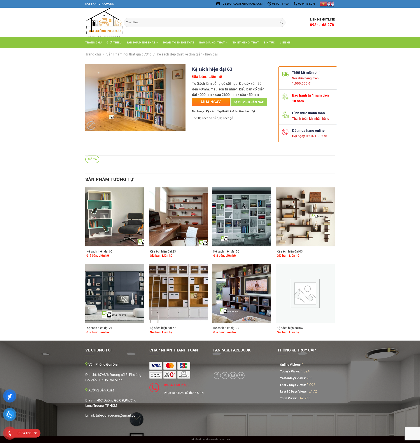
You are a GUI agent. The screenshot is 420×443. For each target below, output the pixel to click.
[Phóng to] (91, 125)
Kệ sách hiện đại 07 (226, 328)
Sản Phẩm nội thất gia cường (129, 54)
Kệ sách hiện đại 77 (163, 328)
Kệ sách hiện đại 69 (99, 251)
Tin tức (269, 42)
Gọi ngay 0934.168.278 (308, 136)
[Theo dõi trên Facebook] (217, 375)
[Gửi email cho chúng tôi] (233, 375)
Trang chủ (93, 42)
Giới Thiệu (114, 42)
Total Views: (289, 398)
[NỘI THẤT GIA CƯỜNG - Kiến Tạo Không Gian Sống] (101, 22)
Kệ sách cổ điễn (208, 118)
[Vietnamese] (323, 3)
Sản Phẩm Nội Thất (140, 42)
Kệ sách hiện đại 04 (290, 328)
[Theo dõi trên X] (225, 375)
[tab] (92, 159)
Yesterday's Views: (293, 378)
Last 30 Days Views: (294, 391)
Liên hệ (285, 42)
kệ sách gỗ (226, 118)
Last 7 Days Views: (293, 385)
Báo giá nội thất (212, 42)
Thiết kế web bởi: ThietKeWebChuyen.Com (210, 439)
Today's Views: (290, 371)
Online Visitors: (291, 365)
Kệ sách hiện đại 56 (226, 251)
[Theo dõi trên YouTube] (241, 375)
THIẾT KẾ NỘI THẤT (246, 42)
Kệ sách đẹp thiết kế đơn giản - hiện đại (187, 54)
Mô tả (92, 159)
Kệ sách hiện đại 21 (99, 328)
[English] (331, 3)
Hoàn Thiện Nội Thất (178, 42)
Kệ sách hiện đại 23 (163, 251)
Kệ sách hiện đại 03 (290, 251)
